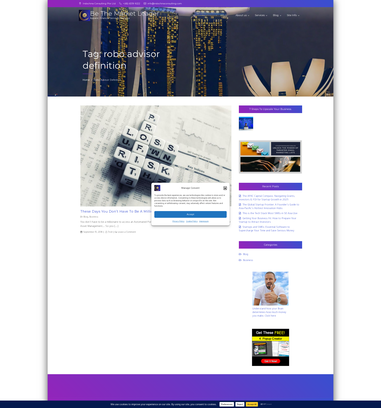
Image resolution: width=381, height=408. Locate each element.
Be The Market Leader (124, 13)
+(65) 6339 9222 (132, 3)
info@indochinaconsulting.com (165, 3)
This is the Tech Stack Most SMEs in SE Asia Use (270, 213)
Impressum (204, 221)
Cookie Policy (192, 221)
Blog (276, 15)
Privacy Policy (178, 221)
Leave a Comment (127, 232)
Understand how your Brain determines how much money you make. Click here (269, 312)
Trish (110, 232)
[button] (225, 187)
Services (260, 15)
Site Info (292, 15)
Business (93, 216)
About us (241, 15)
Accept (190, 214)
